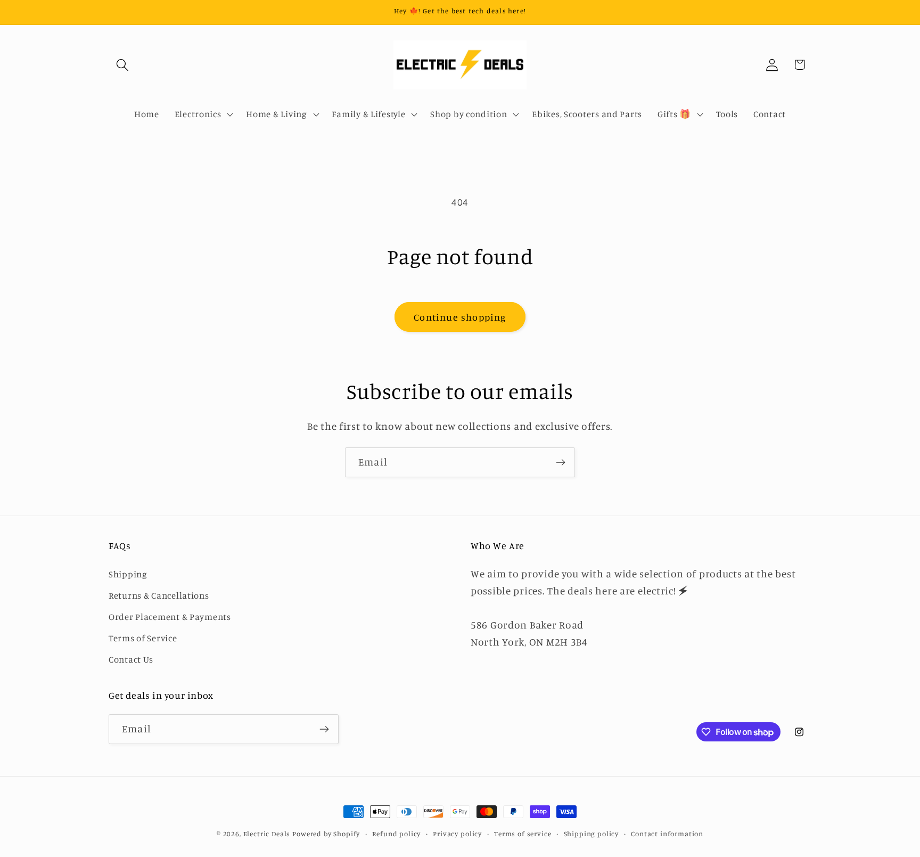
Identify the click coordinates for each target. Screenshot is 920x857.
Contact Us (131, 659)
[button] (123, 65)
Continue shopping (460, 317)
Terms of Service (143, 637)
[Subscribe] (560, 462)
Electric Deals (267, 833)
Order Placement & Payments (170, 616)
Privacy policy (457, 833)
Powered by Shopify (326, 833)
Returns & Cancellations (159, 595)
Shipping (128, 573)
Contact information (667, 833)
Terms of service (522, 833)
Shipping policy (591, 833)
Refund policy (396, 833)
